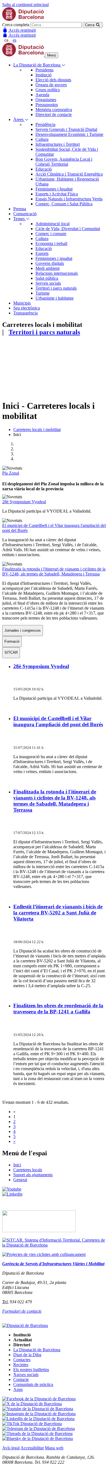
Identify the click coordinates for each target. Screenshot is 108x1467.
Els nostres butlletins (31, 1369)
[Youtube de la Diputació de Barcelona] (37, 1408)
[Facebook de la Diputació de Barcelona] (39, 1398)
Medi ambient (47, 268)
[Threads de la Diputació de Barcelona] (37, 1433)
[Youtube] (11, 1189)
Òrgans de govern (51, 84)
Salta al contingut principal (25, 4)
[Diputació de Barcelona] (23, 19)
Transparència (25, 313)
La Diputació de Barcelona (37, 65)
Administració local (52, 223)
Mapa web (54, 1448)
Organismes (45, 99)
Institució (43, 74)
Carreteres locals (27, 1169)
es (14, 40)
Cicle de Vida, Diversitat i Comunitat (67, 228)
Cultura (41, 139)
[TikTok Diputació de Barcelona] (32, 1423)
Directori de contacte (53, 114)
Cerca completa (15, 24)
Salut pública (46, 278)
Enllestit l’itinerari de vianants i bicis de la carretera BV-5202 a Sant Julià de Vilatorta (57, 913)
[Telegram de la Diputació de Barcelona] (38, 1428)
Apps (18, 1389)
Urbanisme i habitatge (54, 298)
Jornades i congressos (22, 630)
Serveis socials (48, 283)
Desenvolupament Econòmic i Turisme (69, 134)
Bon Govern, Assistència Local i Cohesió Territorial (63, 161)
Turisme (42, 293)
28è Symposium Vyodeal (24, 501)
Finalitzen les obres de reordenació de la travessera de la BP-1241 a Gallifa (58, 1008)
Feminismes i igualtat (53, 258)
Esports (41, 253)
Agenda (42, 94)
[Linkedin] (12, 1194)
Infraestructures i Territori (57, 144)
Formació (11, 641)
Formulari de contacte (22, 1311)
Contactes (21, 1359)
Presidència (45, 124)
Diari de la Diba (27, 1354)
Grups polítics (47, 89)
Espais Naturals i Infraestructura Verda (68, 199)
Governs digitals (49, 263)
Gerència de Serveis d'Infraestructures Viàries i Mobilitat (53, 1263)
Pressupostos (46, 104)
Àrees (19, 119)
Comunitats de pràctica (33, 1384)
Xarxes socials (25, 1374)
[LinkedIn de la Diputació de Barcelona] (38, 1418)
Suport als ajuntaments (33, 1174)
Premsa (19, 208)
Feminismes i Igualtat (54, 189)
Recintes (20, 1364)
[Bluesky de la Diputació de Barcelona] (37, 1438)
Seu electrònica (26, 308)
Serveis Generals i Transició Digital (66, 129)
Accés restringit (22, 30)
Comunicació (25, 213)
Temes (19, 218)
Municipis (22, 303)
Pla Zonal (10, 473)
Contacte (21, 1379)
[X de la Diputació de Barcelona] (32, 1403)
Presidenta (44, 70)
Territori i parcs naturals (56, 288)
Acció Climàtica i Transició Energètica (69, 174)
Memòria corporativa (53, 109)
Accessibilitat (32, 1448)
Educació (43, 169)
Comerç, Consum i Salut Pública (63, 203)
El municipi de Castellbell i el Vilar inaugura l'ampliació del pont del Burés (58, 721)
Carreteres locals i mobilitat (37, 429)
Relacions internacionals (56, 273)
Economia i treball (51, 243)
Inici (17, 1164)
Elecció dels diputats (53, 79)
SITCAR (11, 652)
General (20, 1179)
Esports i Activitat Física (56, 194)
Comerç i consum (50, 233)
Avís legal (11, 1448)
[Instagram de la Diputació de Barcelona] (39, 1413)
